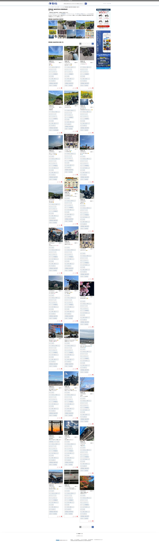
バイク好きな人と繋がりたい (80, 13)
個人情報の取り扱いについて (98, 539)
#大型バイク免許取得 (53, 85)
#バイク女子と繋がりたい (69, 209)
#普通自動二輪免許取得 (53, 83)
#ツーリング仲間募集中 (53, 74)
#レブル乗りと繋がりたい (54, 78)
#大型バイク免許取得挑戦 (54, 130)
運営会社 (72, 539)
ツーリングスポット (52, 13)
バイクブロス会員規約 (84, 539)
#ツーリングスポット (53, 71)
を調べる (103, 26)
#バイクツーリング (53, 69)
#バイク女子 (52, 156)
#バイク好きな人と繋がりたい (55, 67)
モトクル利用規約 (76, 539)
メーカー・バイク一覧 (107, 3)
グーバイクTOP (51, 7)
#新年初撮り (52, 441)
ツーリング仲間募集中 (61, 13)
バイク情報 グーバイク (79, 535)
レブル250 (89, 13)
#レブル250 (51, 76)
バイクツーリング (70, 13)
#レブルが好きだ (52, 125)
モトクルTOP (57, 7)
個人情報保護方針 (90, 539)
